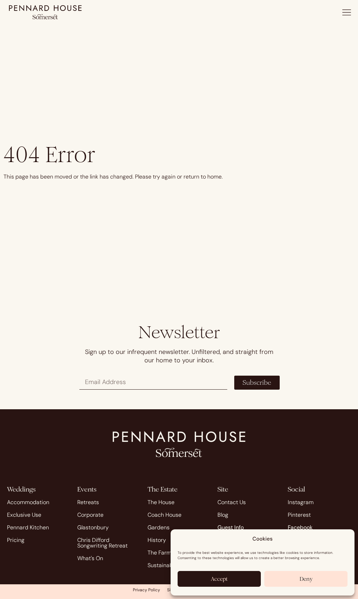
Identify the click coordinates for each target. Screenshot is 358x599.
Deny (306, 579)
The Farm (159, 552)
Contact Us (231, 502)
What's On (90, 558)
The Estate (163, 489)
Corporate (90, 514)
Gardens (159, 527)
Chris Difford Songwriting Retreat (102, 542)
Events (86, 489)
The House (161, 502)
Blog (222, 514)
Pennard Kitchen (28, 527)
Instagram (301, 502)
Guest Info (230, 527)
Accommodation (28, 502)
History (157, 540)
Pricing (15, 540)
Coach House (164, 514)
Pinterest (299, 514)
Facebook (300, 527)
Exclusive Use (24, 514)
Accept (219, 579)
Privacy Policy (146, 590)
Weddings (21, 489)
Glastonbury (93, 527)
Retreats (88, 502)
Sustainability (165, 565)
